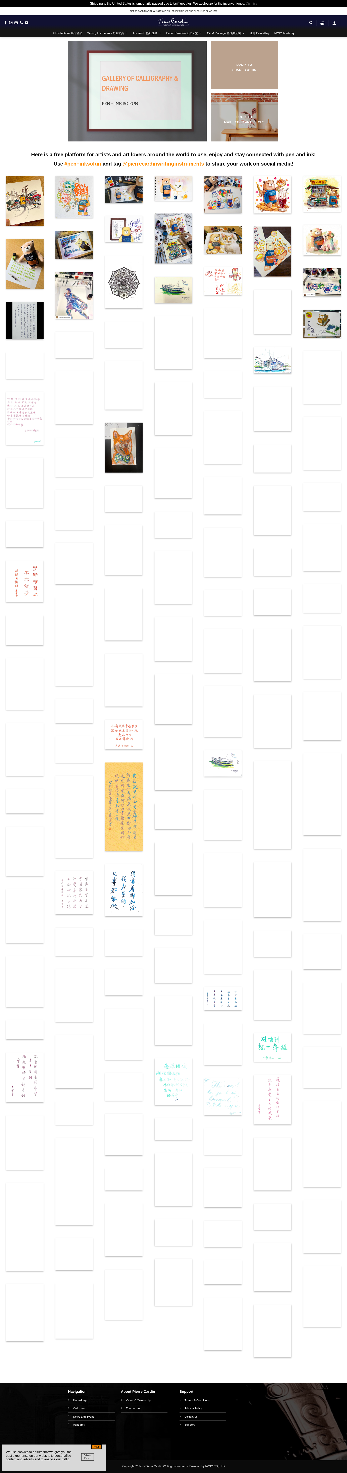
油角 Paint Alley (259, 33)
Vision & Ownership (138, 1400)
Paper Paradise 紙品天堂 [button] (182, 33)
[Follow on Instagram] (10, 23)
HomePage (80, 1400)
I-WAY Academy (284, 33)
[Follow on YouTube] (26, 23)
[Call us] (21, 23)
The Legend (133, 1408)
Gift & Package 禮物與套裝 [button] (224, 33)
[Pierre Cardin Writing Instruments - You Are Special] (173, 22)
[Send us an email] (16, 23)
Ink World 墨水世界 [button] (145, 33)
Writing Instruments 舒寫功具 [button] (105, 33)
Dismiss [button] (251, 3)
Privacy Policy (193, 1408)
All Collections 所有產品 (67, 33)
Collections (80, 1408)
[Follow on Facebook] (5, 23)
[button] (310, 23)
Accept (96, 1446)
